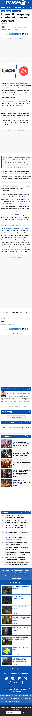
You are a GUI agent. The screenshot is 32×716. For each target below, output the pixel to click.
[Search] (29, 2)
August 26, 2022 (22, 167)
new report (22, 186)
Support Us (28, 570)
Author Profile (10, 406)
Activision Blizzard (8, 247)
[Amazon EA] (16, 71)
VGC (6, 701)
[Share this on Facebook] (16, 34)
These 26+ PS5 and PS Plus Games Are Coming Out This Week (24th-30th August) (17, 527)
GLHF (9, 217)
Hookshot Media (10, 688)
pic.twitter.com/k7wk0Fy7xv (16, 165)
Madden (8, 201)
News (3, 11)
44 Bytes (11, 689)
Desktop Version (16, 578)
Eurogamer (28, 698)
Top (3, 570)
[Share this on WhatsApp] (10, 34)
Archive (15, 576)
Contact (7, 573)
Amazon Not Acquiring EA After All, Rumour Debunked (15, 17)
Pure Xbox (18, 695)
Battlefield (15, 197)
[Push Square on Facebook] (22, 683)
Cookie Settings (22, 576)
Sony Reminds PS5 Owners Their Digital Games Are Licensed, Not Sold (16, 516)
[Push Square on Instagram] (9, 683)
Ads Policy (8, 576)
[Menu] (2, 2)
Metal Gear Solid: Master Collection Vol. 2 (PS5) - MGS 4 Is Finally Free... (17, 553)
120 (10, 466)
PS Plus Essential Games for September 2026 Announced (15, 538)
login (22, 428)
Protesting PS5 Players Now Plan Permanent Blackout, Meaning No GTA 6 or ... (17, 521)
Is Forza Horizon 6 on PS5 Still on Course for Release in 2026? (16, 543)
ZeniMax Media (25, 244)
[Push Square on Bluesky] (26, 678)
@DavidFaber (21, 160)
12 (10, 486)
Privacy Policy (14, 573)
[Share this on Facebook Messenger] (26, 34)
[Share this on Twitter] (19, 34)
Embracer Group (19, 249)
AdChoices (18, 689)
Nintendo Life (9, 695)
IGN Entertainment (24, 688)
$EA (7, 162)
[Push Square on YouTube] (13, 678)
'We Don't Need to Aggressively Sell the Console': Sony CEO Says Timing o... (17, 563)
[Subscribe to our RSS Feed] (6, 678)
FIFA (2, 201)
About (7, 570)
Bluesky (18, 406)
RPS (26, 701)
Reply (24, 406)
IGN (22, 698)
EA (13, 11)
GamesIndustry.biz (14, 701)
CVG (22, 701)
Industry (18, 11)
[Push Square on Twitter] (19, 678)
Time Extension (26, 695)
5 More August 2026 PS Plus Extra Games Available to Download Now (16, 533)
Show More (15, 668)
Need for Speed (23, 197)
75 (19, 333)
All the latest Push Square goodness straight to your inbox (16, 708)
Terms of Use (24, 573)
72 (10, 456)
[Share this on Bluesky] (13, 34)
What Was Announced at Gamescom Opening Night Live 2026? (15, 558)
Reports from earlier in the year (21, 201)
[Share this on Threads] (23, 34)
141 (10, 447)
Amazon (8, 11)
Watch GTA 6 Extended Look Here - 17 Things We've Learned (17, 548)
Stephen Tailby (6, 29)
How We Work (19, 570)
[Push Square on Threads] (16, 683)
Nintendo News (15, 698)
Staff (12, 570)
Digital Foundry (5, 698)
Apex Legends (5, 199)
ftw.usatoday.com (10, 325)
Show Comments (17, 417)
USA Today (18, 215)
